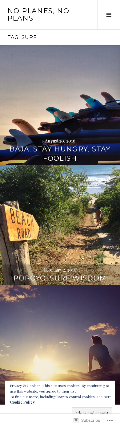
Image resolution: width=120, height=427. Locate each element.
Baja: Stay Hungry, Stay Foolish (60, 154)
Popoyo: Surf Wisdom (59, 278)
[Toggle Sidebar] (109, 14)
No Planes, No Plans (38, 14)
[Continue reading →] (60, 105)
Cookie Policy (22, 402)
